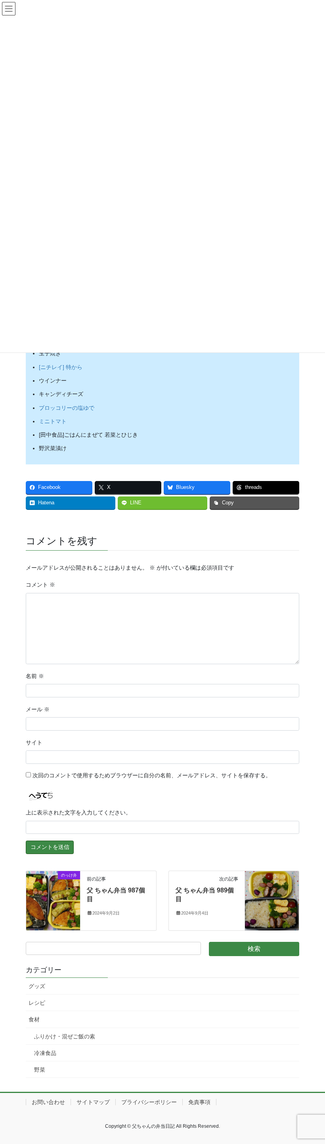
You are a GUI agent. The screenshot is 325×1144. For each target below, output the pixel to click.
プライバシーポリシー (149, 1102)
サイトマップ (93, 1102)
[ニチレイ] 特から (60, 367)
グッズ (37, 986)
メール (38, 709)
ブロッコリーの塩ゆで (66, 408)
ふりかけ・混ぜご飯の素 (64, 1036)
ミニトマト (53, 421)
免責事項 (199, 1102)
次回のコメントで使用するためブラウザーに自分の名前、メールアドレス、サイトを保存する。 (151, 775)
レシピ (37, 1003)
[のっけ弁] (53, 900)
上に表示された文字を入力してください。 (78, 812)
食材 (34, 1019)
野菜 (39, 1069)
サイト (34, 742)
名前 (35, 676)
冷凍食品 (45, 1053)
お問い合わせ (48, 1102)
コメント (40, 584)
